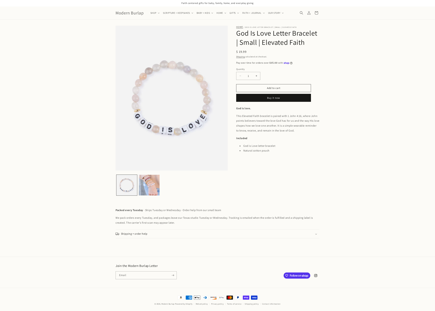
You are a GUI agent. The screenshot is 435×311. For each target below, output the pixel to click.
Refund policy (202, 304)
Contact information (271, 304)
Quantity (240, 69)
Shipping (240, 56)
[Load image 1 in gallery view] (126, 185)
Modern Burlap (168, 304)
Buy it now (273, 97)
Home (239, 27)
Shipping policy (252, 304)
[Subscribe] (173, 275)
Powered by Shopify (184, 304)
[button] (154, 12)
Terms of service (234, 304)
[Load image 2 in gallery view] (149, 185)
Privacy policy (217, 304)
